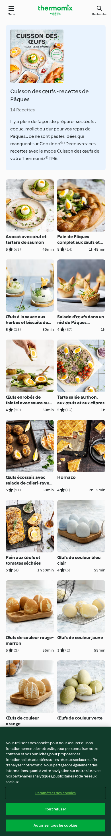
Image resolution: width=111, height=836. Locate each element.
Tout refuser (55, 809)
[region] (55, 781)
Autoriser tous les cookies (55, 825)
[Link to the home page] (55, 10)
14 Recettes (22, 110)
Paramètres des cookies (55, 793)
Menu (11, 14)
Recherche (99, 14)
